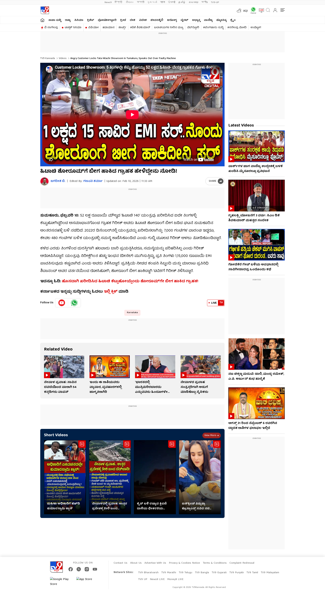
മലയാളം (193, 2)
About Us (136, 563)
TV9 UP (142, 579)
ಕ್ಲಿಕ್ (114, 291)
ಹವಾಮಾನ (109, 27)
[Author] (44, 181)
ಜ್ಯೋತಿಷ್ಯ (221, 20)
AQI (245, 11)
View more (210, 435)
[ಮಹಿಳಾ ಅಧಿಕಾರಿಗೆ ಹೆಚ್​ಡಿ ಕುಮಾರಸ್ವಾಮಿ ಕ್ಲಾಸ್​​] (65, 477)
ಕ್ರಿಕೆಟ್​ (90, 20)
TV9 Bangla (202, 572)
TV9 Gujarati (219, 572)
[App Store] (87, 582)
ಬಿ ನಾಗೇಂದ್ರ (51, 27)
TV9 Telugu (185, 572)
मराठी (140, 2)
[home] (42, 20)
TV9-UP (215, 2)
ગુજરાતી (152, 2)
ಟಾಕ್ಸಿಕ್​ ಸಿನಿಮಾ (73, 27)
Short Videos (56, 435)
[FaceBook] (70, 569)
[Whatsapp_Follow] (74, 302)
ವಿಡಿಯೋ (93, 27)
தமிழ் (182, 2)
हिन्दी (119, 2)
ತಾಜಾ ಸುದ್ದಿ (54, 20)
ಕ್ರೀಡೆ (123, 20)
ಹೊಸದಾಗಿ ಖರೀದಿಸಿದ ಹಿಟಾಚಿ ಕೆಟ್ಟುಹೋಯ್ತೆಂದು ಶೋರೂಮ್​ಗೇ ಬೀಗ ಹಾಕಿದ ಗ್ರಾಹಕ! (130, 281)
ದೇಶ (132, 20)
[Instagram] (87, 569)
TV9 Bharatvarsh (148, 572)
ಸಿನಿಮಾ (78, 20)
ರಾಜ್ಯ (68, 20)
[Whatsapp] (252, 10)
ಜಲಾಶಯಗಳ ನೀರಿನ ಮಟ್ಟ (168, 27)
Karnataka (132, 313)
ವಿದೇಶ (143, 20)
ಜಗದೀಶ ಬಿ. (58, 181)
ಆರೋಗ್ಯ (172, 20)
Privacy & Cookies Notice (184, 563)
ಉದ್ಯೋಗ (256, 27)
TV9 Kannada (47, 58)
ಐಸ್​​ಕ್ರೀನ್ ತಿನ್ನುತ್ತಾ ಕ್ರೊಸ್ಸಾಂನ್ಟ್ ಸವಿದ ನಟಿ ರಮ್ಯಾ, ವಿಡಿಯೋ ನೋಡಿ (197, 506)
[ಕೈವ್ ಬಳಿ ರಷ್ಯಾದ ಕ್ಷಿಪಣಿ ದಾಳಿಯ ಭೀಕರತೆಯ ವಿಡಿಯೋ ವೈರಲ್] (155, 477)
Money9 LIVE (175, 579)
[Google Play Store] (61, 582)
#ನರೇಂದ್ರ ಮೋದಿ (237, 27)
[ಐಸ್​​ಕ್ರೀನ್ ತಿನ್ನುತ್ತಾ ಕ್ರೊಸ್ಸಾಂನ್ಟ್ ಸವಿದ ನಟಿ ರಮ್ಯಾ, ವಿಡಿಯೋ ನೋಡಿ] (200, 477)
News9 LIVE (157, 579)
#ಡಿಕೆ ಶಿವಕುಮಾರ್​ (140, 27)
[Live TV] (260, 10)
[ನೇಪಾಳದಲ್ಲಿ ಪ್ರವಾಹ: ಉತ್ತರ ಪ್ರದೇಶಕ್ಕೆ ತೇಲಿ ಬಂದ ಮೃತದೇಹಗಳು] (110, 477)
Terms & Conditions (215, 563)
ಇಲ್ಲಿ (107, 291)
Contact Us (120, 563)
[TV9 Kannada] (44, 10)
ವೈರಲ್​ (184, 20)
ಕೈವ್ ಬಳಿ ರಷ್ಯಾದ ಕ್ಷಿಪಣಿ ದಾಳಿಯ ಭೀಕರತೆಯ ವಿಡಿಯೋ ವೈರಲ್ (152, 506)
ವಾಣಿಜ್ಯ (208, 20)
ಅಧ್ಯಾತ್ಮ (196, 20)
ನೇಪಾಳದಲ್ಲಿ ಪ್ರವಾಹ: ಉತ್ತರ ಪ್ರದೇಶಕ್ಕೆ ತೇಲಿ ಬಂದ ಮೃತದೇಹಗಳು (109, 506)
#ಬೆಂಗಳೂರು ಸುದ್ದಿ (213, 27)
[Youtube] (61, 302)
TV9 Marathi (168, 572)
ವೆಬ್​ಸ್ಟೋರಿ (193, 27)
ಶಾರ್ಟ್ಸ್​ (122, 27)
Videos (62, 58)
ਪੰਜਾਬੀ (171, 2)
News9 (108, 2)
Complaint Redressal (241, 563)
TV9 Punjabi (236, 572)
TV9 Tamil (252, 572)
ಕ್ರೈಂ (233, 20)
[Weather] (238, 10)
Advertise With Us (155, 563)
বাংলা (162, 2)
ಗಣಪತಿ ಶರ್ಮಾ (93, 181)
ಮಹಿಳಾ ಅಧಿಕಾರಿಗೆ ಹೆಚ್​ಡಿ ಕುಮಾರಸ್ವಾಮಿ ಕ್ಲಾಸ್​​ (63, 506)
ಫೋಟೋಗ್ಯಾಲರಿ (107, 20)
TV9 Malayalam (270, 572)
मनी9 (204, 2)
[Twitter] (79, 569)
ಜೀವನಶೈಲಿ (156, 20)
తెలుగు (130, 2)
